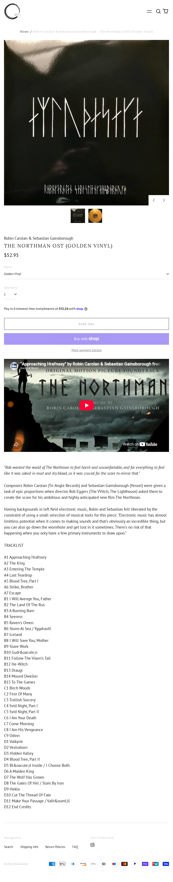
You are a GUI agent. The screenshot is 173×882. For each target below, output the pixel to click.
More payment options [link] (87, 350)
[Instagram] (93, 845)
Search (8, 847)
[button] (158, 11)
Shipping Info (29, 847)
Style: (8, 267)
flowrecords (20, 864)
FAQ (75, 847)
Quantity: (11, 287)
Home (24, 31)
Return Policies (55, 847)
